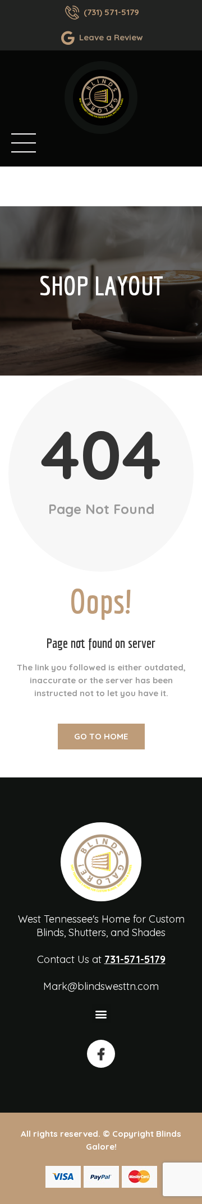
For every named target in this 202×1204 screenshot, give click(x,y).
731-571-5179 (135, 959)
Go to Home (101, 736)
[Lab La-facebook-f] (101, 1054)
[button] (101, 1013)
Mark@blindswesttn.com (101, 986)
